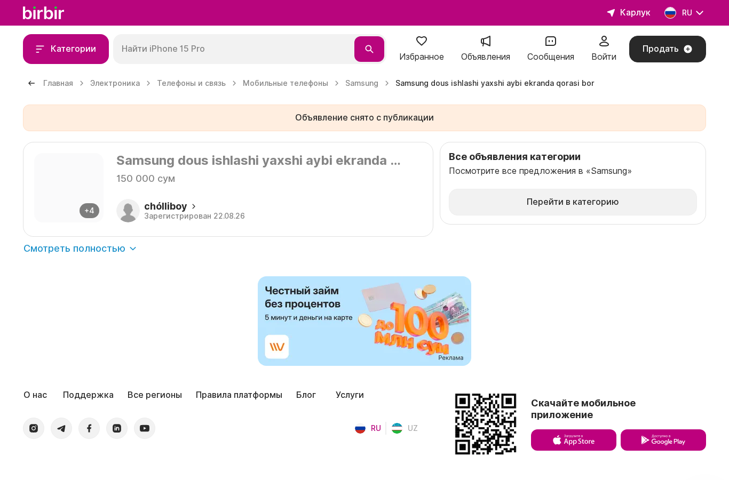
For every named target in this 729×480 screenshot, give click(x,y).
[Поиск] (369, 49)
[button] (421, 49)
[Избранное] (421, 44)
